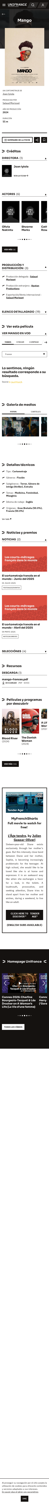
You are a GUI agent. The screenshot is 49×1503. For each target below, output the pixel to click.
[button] (35, 421)
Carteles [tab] (36, 411)
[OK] (25, 1498)
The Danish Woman (29, 739)
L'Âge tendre (17, 836)
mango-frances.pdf (15, 679)
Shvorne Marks (27, 228)
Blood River (10, 738)
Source (5, 381)
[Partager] (37, 140)
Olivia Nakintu (7, 228)
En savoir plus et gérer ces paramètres (20, 1492)
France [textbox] (8, 354)
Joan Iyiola (8, 93)
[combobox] (24, 354)
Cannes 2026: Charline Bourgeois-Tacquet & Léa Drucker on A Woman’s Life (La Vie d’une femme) (19, 1002)
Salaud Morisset (11, 103)
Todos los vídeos (13, 1027)
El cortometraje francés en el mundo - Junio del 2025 (21, 577)
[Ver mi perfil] (42, 5)
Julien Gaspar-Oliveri (27, 838)
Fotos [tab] (13, 411)
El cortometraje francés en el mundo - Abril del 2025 (21, 626)
